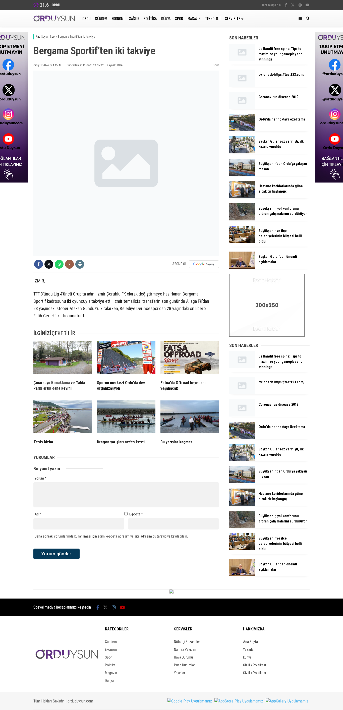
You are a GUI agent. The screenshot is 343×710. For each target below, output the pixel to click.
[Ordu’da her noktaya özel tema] (242, 130)
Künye (247, 657)
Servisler (233, 18)
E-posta (136, 514)
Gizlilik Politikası (254, 665)
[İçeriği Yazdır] (79, 264)
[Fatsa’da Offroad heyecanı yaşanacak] (189, 358)
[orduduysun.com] (54, 20)
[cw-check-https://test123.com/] (242, 85)
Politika (150, 18)
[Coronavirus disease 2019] (242, 108)
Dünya (165, 18)
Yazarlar (249, 649)
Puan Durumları (185, 665)
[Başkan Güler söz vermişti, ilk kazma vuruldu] (242, 152)
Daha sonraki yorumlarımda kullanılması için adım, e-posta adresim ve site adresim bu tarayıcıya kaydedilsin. (111, 536)
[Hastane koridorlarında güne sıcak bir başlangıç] (242, 197)
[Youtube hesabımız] (308, 5)
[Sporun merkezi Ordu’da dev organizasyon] (126, 358)
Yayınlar (179, 673)
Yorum (40, 478)
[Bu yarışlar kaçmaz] (189, 418)
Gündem (101, 18)
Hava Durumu (183, 657)
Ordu (86, 18)
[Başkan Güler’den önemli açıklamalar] (242, 267)
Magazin (194, 18)
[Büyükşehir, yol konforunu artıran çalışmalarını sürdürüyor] (242, 219)
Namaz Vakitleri (185, 649)
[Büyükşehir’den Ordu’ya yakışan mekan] (242, 174)
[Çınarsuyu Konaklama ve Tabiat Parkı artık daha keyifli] (62, 358)
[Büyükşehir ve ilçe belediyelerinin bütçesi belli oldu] (242, 242)
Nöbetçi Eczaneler (187, 642)
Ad (38, 514)
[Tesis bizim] (62, 418)
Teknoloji (212, 18)
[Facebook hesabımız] (286, 5)
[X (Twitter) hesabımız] (293, 5)
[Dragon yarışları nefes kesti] (126, 418)
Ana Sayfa (250, 642)
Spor (179, 18)
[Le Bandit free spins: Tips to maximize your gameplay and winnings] (242, 59)
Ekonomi (118, 18)
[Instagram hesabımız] (300, 5)
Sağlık (134, 18)
